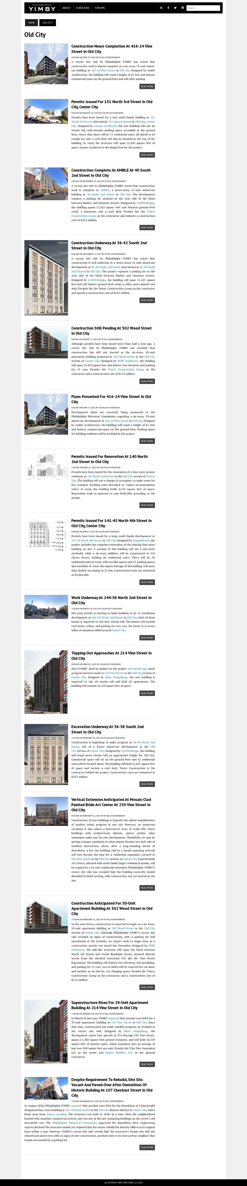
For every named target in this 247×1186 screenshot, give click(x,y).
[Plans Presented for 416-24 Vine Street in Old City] (46, 432)
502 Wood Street (124, 356)
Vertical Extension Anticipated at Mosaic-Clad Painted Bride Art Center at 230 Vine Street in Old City (111, 804)
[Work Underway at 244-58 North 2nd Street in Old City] (46, 616)
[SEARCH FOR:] (203, 7)
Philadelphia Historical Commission (74, 1123)
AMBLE (104, 190)
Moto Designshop (116, 677)
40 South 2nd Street (100, 194)
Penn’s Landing (57, 1114)
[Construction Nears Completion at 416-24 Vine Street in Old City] (46, 82)
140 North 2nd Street (100, 476)
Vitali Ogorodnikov (109, 57)
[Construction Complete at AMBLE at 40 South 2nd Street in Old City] (46, 198)
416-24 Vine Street (103, 70)
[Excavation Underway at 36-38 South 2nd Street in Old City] (46, 783)
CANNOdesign (145, 203)
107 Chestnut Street (78, 1110)
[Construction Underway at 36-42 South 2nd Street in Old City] (46, 313)
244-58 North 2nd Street (107, 617)
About (67, 7)
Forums (100, 7)
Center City (92, 361)
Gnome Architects (105, 126)
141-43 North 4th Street (86, 540)
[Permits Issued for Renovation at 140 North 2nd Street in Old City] (46, 477)
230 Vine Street (81, 859)
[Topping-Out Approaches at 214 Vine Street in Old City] (46, 712)
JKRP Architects (128, 361)
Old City (125, 70)
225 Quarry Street (119, 121)
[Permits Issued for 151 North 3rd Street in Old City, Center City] (46, 121)
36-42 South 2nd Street (105, 267)
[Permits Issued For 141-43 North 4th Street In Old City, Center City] (46, 549)
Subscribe (82, 7)
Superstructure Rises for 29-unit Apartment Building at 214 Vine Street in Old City (109, 1005)
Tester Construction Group (126, 369)
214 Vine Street (114, 673)
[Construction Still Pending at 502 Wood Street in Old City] (46, 356)
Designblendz (141, 540)
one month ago (137, 668)
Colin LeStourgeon (112, 113)
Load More (89, 1164)
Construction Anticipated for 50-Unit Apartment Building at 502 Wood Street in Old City (111, 908)
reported (113, 1018)
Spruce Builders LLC (119, 1052)
